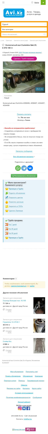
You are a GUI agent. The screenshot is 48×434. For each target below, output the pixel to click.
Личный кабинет (24, 402)
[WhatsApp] (18, 168)
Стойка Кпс (7, 341)
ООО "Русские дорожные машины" (30, 52)
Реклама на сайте (13, 388)
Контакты (26, 388)
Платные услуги (10, 380)
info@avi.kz (28, 419)
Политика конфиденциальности (18, 397)
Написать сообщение (24, 151)
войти (32, 286)
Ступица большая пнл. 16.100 (14, 300)
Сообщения (37, 397)
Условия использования (24, 393)
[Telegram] (24, 168)
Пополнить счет (32, 371)
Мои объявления (16, 371)
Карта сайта (36, 388)
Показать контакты (24, 114)
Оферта (24, 385)
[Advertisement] (24, 260)
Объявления (28, 376)
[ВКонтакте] (30, 168)
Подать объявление (13, 376)
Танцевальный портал (35, 380)
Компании (39, 376)
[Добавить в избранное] (3, 45)
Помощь (21, 380)
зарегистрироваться (18, 286)
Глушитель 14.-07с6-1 (11, 322)
